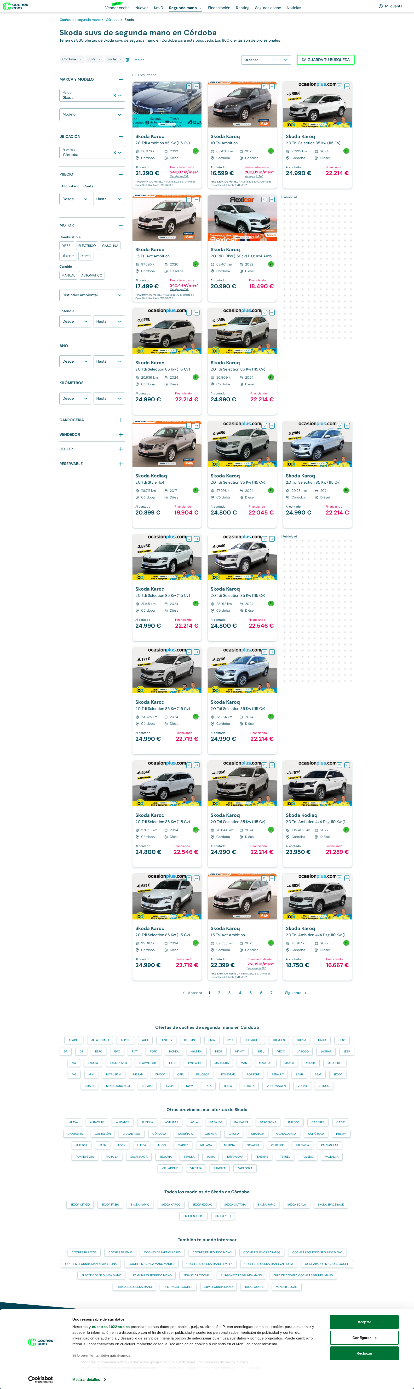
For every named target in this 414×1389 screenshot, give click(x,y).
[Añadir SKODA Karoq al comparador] (197, 86)
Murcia (229, 1145)
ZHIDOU (324, 1086)
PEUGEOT (202, 1074)
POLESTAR (228, 1074)
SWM (189, 1086)
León (121, 1145)
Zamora (219, 1168)
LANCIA (93, 1063)
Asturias (171, 1122)
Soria (211, 1157)
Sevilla (189, 1157)
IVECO (280, 1051)
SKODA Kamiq (140, 1204)
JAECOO (303, 1051)
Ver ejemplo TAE (179, 176)
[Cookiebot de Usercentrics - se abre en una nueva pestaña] (41, 1379)
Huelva (341, 1134)
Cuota (88, 186)
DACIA (322, 1040)
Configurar (361, 1338)
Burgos (293, 1122)
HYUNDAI (196, 1051)
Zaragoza (245, 1168)
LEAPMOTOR (147, 1063)
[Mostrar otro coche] (167, 124)
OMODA (160, 1074)
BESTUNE (190, 1040)
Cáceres (317, 1122)
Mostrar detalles (86, 1380)
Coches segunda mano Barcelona (91, 1264)
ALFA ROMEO (100, 1040)
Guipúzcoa (316, 1134)
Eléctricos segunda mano (101, 1275)
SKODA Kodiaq (202, 1204)
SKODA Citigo (80, 1204)
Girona (234, 1134)
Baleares (241, 1122)
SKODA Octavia (235, 1204)
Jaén (102, 1145)
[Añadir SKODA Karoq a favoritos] (189, 86)
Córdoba (159, 1134)
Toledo (307, 1157)
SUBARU (147, 1086)
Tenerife (261, 1157)
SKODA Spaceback (331, 1204)
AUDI (145, 1040)
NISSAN (138, 1074)
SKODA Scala (296, 1204)
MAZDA (311, 1063)
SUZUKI (169, 1086)
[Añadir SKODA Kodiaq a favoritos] (189, 426)
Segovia (166, 1157)
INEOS (218, 1051)
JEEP (347, 1051)
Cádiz (340, 1122)
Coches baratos (84, 1252)
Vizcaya (196, 1168)
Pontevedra (85, 1157)
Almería (147, 1122)
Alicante (122, 1122)
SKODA (338, 1074)
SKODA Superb (193, 1216)
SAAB (299, 1074)
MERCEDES (335, 1063)
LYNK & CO (195, 1063)
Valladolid (170, 1168)
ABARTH (74, 1040)
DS (81, 1051)
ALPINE (125, 1040)
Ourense (277, 1145)
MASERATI (265, 1063)
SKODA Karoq (170, 1204)
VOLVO (302, 1086)
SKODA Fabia (110, 1204)
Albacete (97, 1122)
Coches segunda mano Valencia (268, 1264)
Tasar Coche (254, 1287)
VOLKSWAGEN (276, 1086)
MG (74, 1074)
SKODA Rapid (266, 1204)
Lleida (141, 1145)
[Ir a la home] (15, 6)
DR (66, 1051)
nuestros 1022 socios (111, 1327)
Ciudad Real (131, 1134)
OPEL (180, 1074)
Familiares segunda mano (152, 1275)
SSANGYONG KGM (118, 1086)
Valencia (332, 1157)
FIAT (135, 1051)
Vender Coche (287, 1287)
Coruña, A (185, 1134)
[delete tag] (80, 59)
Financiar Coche (196, 1275)
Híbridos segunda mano (134, 1287)
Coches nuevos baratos (261, 1252)
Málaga (206, 1145)
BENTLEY (166, 1040)
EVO (117, 1051)
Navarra (253, 1145)
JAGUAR (326, 1051)
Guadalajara (286, 1134)
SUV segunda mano (218, 1287)
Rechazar (364, 1353)
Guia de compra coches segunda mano (303, 1275)
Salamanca (139, 1157)
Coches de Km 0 (120, 1252)
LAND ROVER (118, 1063)
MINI (91, 1074)
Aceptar (364, 1322)
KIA (74, 1063)
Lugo (162, 1145)
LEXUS (172, 1063)
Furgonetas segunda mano (241, 1275)
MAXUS (289, 1063)
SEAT (318, 1074)
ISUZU (260, 1051)
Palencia (302, 1145)
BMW (211, 1040)
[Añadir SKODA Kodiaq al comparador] (197, 426)
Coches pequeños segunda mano (317, 1252)
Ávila (194, 1122)
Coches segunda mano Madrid (151, 1264)
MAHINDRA (221, 1063)
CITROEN (279, 1040)
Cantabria (75, 1134)
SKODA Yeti (223, 1216)
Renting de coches (178, 1287)
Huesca (81, 1145)
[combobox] (63, 97)
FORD (153, 1051)
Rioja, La (112, 1157)
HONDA (174, 1051)
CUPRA (301, 1040)
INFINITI (240, 1051)
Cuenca (211, 1134)
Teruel (285, 1157)
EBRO (98, 1051)
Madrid (183, 1145)
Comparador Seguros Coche (327, 1264)
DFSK (342, 1040)
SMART (89, 1086)
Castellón (103, 1134)
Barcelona (268, 1122)
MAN (244, 1063)
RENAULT (278, 1074)
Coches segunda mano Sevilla (209, 1264)
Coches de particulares (162, 1252)
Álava (73, 1122)
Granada (257, 1134)
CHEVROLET (253, 1040)
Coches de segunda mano (212, 1252)
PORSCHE (253, 1074)
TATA (208, 1086)
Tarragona (235, 1157)
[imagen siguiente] (197, 104)
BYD (230, 1040)
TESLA (228, 1086)
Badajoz (216, 1122)
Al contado (70, 186)
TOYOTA (249, 1086)
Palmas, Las (329, 1145)
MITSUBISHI (113, 1074)
